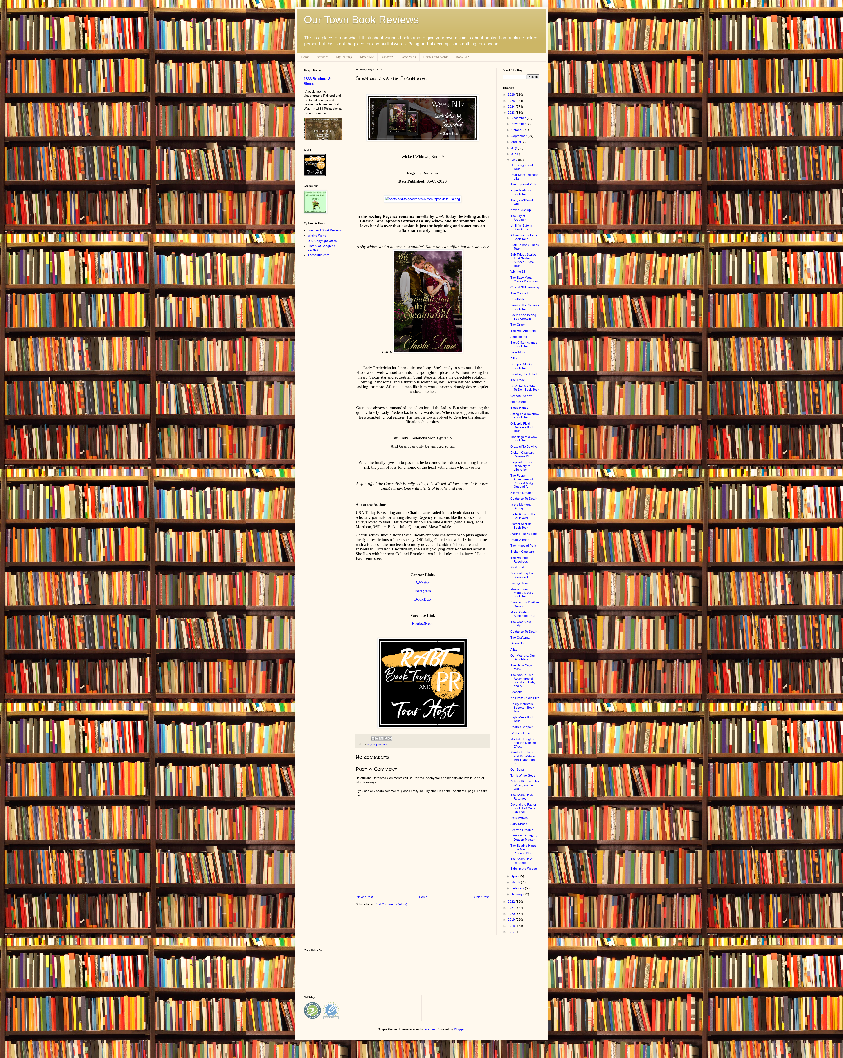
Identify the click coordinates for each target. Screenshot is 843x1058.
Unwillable (517, 299)
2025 (512, 100)
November (519, 123)
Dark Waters (519, 818)
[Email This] (373, 738)
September (519, 136)
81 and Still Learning (524, 287)
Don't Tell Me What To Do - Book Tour (524, 388)
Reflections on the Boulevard (522, 516)
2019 (512, 919)
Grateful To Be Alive (524, 446)
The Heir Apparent (523, 330)
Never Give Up (520, 210)
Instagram (422, 591)
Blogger (459, 1029)
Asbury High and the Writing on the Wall (524, 785)
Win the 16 (517, 271)
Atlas (513, 649)
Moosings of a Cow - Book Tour (524, 438)
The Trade (517, 380)
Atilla (513, 358)
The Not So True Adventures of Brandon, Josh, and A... (522, 680)
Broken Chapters (522, 551)
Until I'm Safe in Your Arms (521, 227)
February (518, 888)
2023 (512, 112)
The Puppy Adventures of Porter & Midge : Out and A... (523, 481)
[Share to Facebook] (385, 738)
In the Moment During (520, 506)
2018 (512, 925)
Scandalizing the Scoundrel (521, 575)
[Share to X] (381, 738)
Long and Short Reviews (325, 230)
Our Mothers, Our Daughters (522, 657)
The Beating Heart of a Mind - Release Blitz (523, 849)
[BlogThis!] (377, 738)
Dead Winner (519, 539)
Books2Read (423, 623)
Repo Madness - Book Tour (521, 192)
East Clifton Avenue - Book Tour (523, 344)
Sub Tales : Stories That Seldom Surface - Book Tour (523, 260)
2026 (512, 94)
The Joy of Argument (518, 217)
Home (305, 56)
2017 (512, 931)
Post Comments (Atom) (391, 904)
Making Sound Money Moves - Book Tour (522, 592)
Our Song (517, 769)
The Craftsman (520, 637)
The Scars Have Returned (521, 796)
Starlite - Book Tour (523, 533)
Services (322, 56)
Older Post (481, 897)
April (514, 876)
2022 (512, 901)
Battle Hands (519, 407)
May (514, 160)
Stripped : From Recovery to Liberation (521, 465)
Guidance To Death (523, 498)
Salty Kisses (518, 824)
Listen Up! (517, 643)
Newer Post (365, 897)
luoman (430, 1029)
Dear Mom (517, 352)
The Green (518, 324)
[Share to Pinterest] (389, 738)
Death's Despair (521, 727)
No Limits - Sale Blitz (524, 698)
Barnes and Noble (435, 56)
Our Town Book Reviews (361, 19)
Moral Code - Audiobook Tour (522, 614)
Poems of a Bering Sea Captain (523, 316)
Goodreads (408, 56)
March (516, 882)
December (519, 118)
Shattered (517, 567)
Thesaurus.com (318, 255)
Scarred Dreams (521, 492)
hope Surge (518, 401)
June (515, 154)
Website (422, 583)
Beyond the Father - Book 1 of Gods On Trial (524, 808)
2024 (512, 106)
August (516, 141)
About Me (367, 56)
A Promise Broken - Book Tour (523, 237)
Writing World (317, 235)
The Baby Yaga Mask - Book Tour (524, 279)
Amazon (387, 56)
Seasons (516, 692)
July (514, 148)
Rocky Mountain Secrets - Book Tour (522, 707)
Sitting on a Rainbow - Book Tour (524, 415)
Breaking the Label (523, 374)
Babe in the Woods (523, 868)
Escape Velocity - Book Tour (522, 366)
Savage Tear (519, 583)
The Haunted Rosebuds (519, 559)
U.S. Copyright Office (322, 241)
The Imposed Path (523, 184)
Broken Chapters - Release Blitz (523, 454)
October (517, 130)
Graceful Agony (521, 395)
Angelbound (518, 336)
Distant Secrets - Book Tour (521, 525)
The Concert (519, 293)
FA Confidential (520, 733)
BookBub (462, 56)
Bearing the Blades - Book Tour (524, 307)
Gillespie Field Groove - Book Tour (522, 427)
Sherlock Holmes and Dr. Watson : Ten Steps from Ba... (523, 758)
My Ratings (344, 56)
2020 (512, 913)
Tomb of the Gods (522, 775)
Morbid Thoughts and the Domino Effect (523, 742)
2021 (512, 907)
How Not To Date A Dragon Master (523, 837)
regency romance (378, 744)
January (517, 894)
